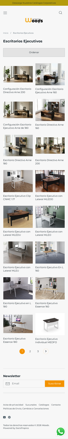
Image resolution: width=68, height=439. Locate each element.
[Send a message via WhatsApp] (60, 431)
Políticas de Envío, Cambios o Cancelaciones (26, 408)
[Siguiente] (46, 352)
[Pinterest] (8, 417)
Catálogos (44, 404)
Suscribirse (54, 383)
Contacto (56, 404)
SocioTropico (22, 428)
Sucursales (31, 404)
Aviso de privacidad (13, 404)
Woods (45, 425)
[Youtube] (3, 417)
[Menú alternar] (5, 12)
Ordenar (34, 52)
